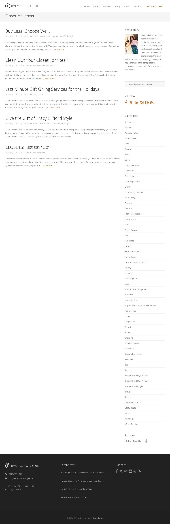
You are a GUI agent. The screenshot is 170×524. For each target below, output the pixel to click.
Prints (127, 316)
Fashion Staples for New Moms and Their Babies (82, 481)
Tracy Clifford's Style (65, 36)
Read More (59, 49)
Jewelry (128, 267)
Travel (127, 392)
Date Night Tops (132, 181)
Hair (126, 235)
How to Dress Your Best (135, 262)
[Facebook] (126, 102)
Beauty (128, 149)
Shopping (50, 36)
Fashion (42, 36)
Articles (26, 65)
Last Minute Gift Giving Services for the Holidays (52, 89)
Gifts (41, 94)
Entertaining (130, 197)
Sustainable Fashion (133, 354)
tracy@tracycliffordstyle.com (21, 478)
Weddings (129, 418)
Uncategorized (131, 402)
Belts (127, 154)
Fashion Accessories (133, 214)
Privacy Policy (97, 518)
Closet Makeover (30, 36)
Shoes (127, 332)
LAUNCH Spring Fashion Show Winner (77, 489)
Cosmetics (129, 170)
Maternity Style (131, 300)
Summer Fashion (132, 343)
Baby (127, 143)
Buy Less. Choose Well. (27, 31)
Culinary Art (130, 176)
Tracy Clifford (14, 36)
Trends (128, 397)
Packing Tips (130, 311)
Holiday (128, 246)
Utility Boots (130, 408)
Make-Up (129, 294)
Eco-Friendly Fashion (134, 192)
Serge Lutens (130, 321)
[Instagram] (141, 102)
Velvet (127, 413)
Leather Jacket (131, 278)
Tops (127, 365)
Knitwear (129, 273)
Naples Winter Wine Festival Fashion (140, 305)
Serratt (128, 327)
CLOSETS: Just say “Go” (27, 147)
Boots (127, 160)
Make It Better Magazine (136, 289)
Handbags (129, 240)
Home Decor (130, 257)
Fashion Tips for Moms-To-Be (74, 497)
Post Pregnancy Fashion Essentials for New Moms (83, 472)
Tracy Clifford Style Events (136, 375)
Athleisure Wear (132, 133)
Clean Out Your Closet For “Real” (36, 60)
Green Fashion (131, 230)
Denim (128, 187)
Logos (127, 284)
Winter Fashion (131, 424)
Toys (127, 370)
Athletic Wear (131, 138)
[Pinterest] (147, 102)
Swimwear (129, 359)
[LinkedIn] (136, 102)
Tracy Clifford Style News (136, 381)
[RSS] (152, 102)
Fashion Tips (130, 219)
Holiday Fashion (132, 251)
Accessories (130, 122)
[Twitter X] (131, 102)
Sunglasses (130, 348)
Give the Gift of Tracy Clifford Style (38, 118)
